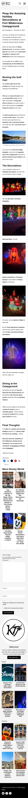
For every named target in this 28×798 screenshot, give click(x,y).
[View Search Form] (20, 3)
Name (5, 588)
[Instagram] (10, 793)
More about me (13, 657)
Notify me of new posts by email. (13, 608)
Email (5, 596)
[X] (6, 793)
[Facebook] (3, 793)
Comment (5, 560)
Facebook (14, 446)
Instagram (9, 448)
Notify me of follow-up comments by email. (13, 603)
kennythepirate (8, 30)
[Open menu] (24, 3)
